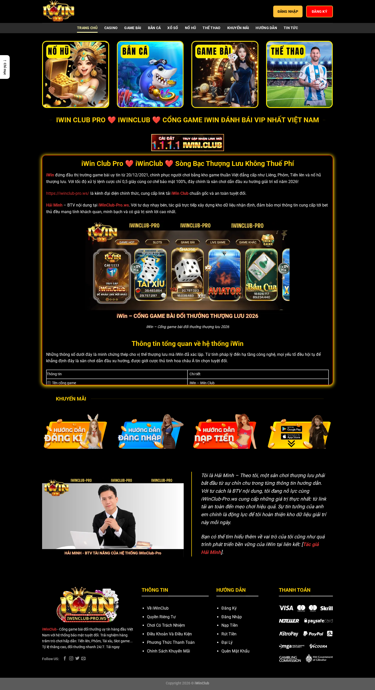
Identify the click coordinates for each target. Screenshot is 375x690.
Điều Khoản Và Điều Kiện (169, 634)
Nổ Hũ (190, 28)
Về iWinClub (158, 608)
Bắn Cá (154, 28)
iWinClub (49, 629)
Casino (111, 28)
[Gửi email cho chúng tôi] (83, 658)
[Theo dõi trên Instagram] (71, 658)
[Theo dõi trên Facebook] (65, 658)
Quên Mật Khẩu (235, 651)
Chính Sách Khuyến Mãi (168, 651)
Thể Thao (211, 28)
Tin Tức (291, 28)
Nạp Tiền (229, 625)
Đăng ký (319, 11)
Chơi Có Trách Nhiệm (166, 625)
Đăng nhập (288, 11)
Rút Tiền (228, 634)
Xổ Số (172, 28)
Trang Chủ (87, 28)
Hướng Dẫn (266, 28)
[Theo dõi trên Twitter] (77, 658)
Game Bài (132, 28)
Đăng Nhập (231, 616)
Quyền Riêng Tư (161, 616)
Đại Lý (227, 642)
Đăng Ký (229, 608)
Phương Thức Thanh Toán (171, 642)
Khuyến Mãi (238, 28)
